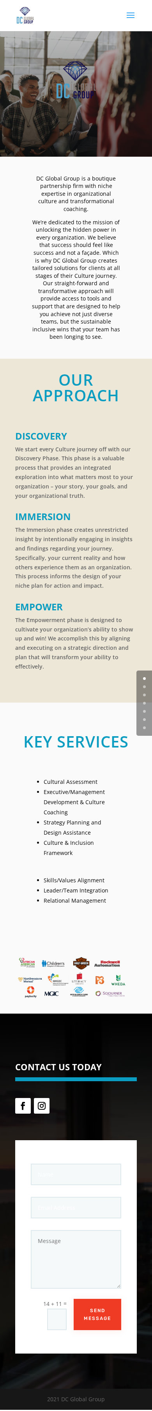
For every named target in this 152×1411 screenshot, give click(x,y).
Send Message (97, 1314)
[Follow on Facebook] (23, 1106)
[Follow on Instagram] (41, 1106)
